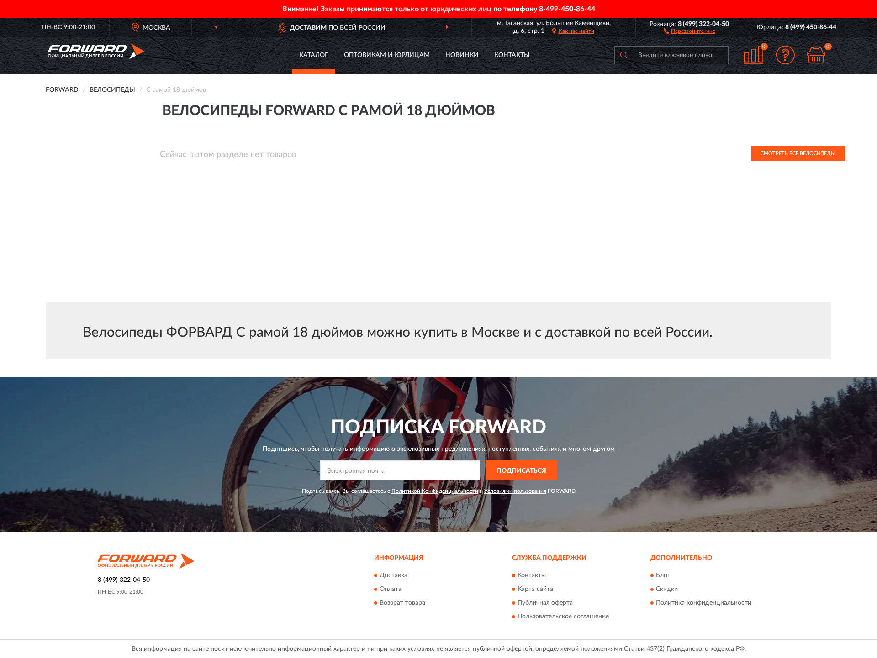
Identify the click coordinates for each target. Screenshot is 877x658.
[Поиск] (623, 55)
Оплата (391, 589)
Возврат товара (402, 603)
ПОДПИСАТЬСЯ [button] (521, 471)
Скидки (667, 589)
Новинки (462, 55)
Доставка (393, 575)
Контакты (512, 55)
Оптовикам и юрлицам (387, 55)
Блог (663, 575)
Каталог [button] (313, 55)
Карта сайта (535, 589)
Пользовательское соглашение (563, 616)
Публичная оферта (545, 603)
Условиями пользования (515, 491)
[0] (816, 55)
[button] (689, 30)
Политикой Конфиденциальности (434, 491)
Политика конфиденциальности (703, 603)
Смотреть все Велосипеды (798, 153)
